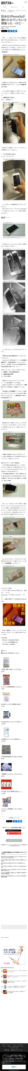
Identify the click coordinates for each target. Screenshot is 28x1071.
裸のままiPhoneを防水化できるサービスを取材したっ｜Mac (13, 863)
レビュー (8, 1045)
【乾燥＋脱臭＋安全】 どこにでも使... (11, 669)
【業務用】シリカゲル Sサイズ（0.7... (11, 774)
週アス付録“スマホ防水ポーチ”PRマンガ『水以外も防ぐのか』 (14, 867)
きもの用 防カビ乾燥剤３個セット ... (11, 791)
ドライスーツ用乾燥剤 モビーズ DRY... (11, 809)
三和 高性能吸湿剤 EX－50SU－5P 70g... (12, 756)
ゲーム (4, 1046)
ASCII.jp (7, 1050)
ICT (23, 7)
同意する (14, 1067)
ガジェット (11, 10)
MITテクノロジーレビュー (18, 1050)
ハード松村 (6, 28)
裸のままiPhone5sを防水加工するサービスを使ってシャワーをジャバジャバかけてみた (14, 857)
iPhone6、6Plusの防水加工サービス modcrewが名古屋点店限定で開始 (13, 876)
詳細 (3, 1063)
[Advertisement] (14, 891)
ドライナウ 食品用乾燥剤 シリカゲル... (11, 687)
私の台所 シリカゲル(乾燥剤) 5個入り (11, 704)
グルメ (4, 7)
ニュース (14, 1045)
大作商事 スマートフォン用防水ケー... (11, 739)
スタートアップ (14, 7)
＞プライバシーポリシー (14, 1070)
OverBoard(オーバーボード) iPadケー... (11, 721)
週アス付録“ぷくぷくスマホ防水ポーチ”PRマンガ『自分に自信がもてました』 (14, 870)
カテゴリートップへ (14, 840)
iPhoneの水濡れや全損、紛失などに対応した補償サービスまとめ (14, 860)
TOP (3, 1045)
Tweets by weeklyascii (5, 937)
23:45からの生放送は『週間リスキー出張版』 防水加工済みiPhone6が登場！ (13, 873)
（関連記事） (4, 52)
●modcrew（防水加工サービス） (10, 653)
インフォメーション (14, 1047)
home (4, 10)
